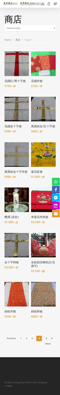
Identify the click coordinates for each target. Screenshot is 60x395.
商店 (18, 39)
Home (7, 39)
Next (48, 343)
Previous (11, 338)
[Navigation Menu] (55, 3)
